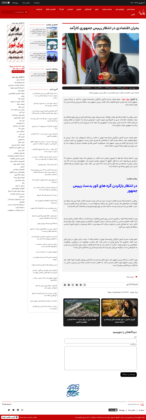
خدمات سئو (21, 80)
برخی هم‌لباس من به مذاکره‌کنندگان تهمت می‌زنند (43, 209)
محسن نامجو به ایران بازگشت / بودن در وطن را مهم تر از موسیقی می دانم (44, 158)
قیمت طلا (21, 99)
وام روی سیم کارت (18, 115)
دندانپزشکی (20, 123)
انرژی (96, 9)
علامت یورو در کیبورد (17, 101)
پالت (23, 183)
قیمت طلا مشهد (19, 118)
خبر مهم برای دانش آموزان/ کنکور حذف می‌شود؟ (44, 181)
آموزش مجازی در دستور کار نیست (46, 252)
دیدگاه (133, 345)
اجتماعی (70, 9)
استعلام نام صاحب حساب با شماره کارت (16, 206)
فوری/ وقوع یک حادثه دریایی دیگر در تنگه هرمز (45, 279)
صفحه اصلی (131, 9)
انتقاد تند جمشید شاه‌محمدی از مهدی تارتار (43, 301)
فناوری (79, 9)
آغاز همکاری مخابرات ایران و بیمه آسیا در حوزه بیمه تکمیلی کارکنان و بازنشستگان (38, 56)
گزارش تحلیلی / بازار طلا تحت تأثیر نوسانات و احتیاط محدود (43, 120)
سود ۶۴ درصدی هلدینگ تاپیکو (47, 195)
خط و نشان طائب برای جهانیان (47, 164)
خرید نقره (21, 107)
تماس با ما (26, 3)
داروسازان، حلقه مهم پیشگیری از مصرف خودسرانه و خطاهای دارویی (44, 217)
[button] (84, 284)
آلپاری (23, 167)
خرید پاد (22, 120)
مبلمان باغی (21, 131)
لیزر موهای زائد (19, 82)
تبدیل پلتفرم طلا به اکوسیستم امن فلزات (44, 265)
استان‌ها (39, 9)
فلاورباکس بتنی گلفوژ (17, 172)
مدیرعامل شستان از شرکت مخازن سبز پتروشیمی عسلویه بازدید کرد (45, 188)
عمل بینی (21, 150)
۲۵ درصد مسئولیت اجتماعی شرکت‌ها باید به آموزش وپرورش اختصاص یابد (44, 238)
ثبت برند (22, 134)
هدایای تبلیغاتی (19, 153)
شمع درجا (21, 91)
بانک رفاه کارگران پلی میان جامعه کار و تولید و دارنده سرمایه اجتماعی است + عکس (38, 32)
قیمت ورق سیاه (19, 177)
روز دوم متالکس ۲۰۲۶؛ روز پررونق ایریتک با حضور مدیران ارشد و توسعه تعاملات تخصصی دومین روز (44, 172)
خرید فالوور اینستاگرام (17, 147)
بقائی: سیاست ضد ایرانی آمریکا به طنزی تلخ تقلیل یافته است (44, 294)
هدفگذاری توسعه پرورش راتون (47, 223)
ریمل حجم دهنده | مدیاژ (16, 191)
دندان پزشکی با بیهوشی (16, 210)
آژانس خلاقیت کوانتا (9, 417)
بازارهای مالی (119, 9)
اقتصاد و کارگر (51, 9)
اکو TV (61, 9)
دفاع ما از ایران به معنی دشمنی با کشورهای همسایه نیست (46, 245)
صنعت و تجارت (107, 9)
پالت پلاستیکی (20, 180)
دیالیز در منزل (20, 186)
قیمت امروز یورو (19, 164)
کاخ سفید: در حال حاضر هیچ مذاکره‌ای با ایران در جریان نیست (44, 150)
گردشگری (88, 9)
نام (135, 337)
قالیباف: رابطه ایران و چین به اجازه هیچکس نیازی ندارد (46, 287)
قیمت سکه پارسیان (18, 145)
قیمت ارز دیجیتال (19, 126)
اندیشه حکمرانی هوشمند (16, 156)
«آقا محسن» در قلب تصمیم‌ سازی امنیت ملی (38, 75)
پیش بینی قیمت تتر (18, 109)
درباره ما (37, 3)
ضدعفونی (21, 139)
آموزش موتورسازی (18, 188)
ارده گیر (22, 112)
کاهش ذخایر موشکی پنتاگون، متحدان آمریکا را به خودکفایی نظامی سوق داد (45, 271)
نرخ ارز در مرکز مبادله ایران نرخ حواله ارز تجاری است (44, 307)
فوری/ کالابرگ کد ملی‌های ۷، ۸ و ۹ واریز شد (44, 127)
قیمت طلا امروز (19, 175)
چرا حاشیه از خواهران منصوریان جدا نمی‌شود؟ (46, 201)
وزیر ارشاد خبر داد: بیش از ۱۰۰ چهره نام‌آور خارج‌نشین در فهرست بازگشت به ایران (43, 143)
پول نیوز (125, 99)
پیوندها (15, 3)
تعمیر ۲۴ (22, 129)
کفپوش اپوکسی (19, 169)
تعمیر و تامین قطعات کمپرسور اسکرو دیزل (17, 160)
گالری (133, 14)
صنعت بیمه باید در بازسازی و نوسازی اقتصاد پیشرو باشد (38, 43)
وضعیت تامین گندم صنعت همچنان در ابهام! (45, 258)
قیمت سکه (21, 104)
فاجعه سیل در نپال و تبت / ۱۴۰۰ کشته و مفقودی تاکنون (44, 135)
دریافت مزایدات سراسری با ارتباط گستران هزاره (16, 86)
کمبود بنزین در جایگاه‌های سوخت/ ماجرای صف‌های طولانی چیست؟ (43, 230)
